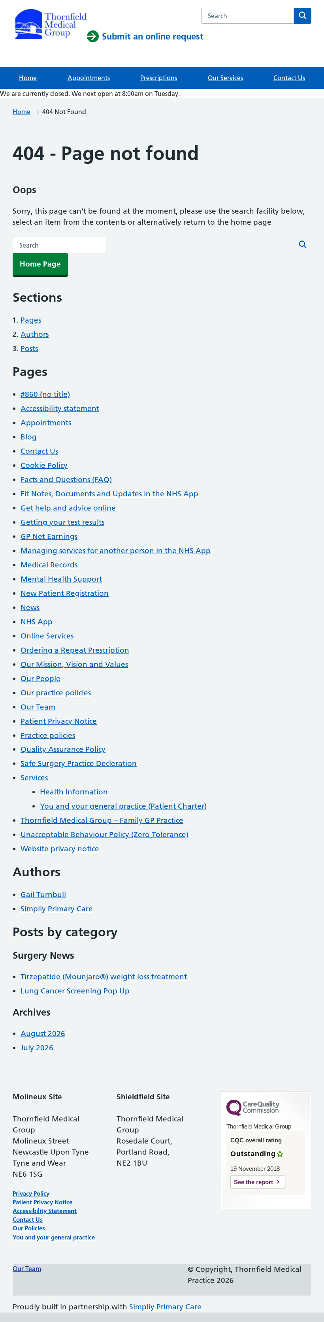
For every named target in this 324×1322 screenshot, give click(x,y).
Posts (29, 348)
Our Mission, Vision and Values (74, 664)
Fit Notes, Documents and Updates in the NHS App (109, 493)
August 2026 (43, 1033)
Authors (35, 334)
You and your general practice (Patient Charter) (123, 806)
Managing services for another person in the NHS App (116, 550)
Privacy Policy (31, 1193)
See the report (253, 1182)
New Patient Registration (65, 593)
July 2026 (37, 1047)
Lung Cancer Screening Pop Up (75, 990)
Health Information (74, 791)
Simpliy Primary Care (57, 908)
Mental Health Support (61, 579)
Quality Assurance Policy (63, 749)
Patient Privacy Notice (59, 721)
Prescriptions (158, 78)
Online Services (47, 635)
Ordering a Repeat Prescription (75, 650)
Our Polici (26, 1228)
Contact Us (289, 78)
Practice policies (48, 735)
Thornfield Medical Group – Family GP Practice (102, 820)
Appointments (89, 78)
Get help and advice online (68, 508)
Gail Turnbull (43, 894)
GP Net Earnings (49, 536)
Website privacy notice (60, 848)
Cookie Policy (44, 465)
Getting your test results (62, 522)
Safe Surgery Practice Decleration (79, 763)
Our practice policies (56, 692)
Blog (29, 436)
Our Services (225, 78)
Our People (40, 678)
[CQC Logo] (252, 1114)
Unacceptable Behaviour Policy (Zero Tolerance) (104, 834)
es (42, 1228)
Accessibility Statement (45, 1211)
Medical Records (49, 564)
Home (28, 78)
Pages (31, 320)
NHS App (37, 621)
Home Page (40, 264)
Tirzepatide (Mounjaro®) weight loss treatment (104, 976)
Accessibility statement (60, 408)
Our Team (38, 707)
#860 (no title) (45, 394)
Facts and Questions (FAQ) (66, 479)
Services (34, 777)
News (30, 607)
